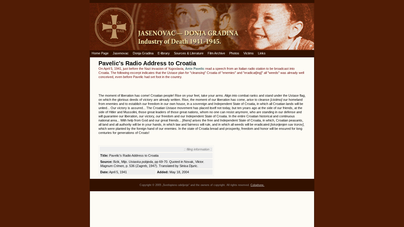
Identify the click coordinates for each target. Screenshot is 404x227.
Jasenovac (121, 53)
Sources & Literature (188, 53)
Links (262, 53)
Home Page (100, 53)
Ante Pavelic (194, 68)
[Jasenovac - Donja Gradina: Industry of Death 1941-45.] (202, 26)
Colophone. (257, 185)
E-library (164, 53)
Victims (248, 53)
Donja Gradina (143, 53)
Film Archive (216, 53)
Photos (234, 53)
